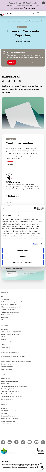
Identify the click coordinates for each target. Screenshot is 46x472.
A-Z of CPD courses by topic (10, 411)
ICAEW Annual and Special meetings (12, 302)
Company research (7, 364)
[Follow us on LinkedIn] (9, 442)
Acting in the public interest (9, 304)
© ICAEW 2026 (5, 461)
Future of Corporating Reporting (33, 21)
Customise (22, 256)
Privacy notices (5, 384)
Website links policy (7, 394)
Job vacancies (5, 320)
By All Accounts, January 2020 (11, 21)
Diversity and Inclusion (8, 309)
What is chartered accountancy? (11, 307)
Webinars (4, 413)
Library (3, 359)
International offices (7, 342)
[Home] (7, 13)
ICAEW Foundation (7, 315)
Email (20, 81)
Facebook (14, 81)
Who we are (4, 297)
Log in (11, 62)
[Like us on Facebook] (16, 442)
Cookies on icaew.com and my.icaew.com (14, 386)
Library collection (6, 369)
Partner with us (5, 347)
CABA (3, 344)
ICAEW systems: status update (10, 334)
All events (4, 408)
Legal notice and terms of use (10, 391)
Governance (5, 299)
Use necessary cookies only (23, 262)
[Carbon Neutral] (10, 451)
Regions (3, 339)
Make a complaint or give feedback (12, 332)
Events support (5, 424)
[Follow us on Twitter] (3, 442)
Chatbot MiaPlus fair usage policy (11, 396)
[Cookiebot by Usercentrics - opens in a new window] (34, 208)
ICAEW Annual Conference (9, 418)
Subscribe (12, 274)
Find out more (29, 8)
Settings (36, 244)
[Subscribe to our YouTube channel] (29, 442)
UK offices (4, 337)
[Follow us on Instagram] (23, 442)
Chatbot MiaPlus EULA (8, 399)
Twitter (3, 81)
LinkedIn (9, 81)
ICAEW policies (5, 378)
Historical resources (7, 366)
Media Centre (5, 317)
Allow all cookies (23, 250)
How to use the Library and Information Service (16, 361)
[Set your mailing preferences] (36, 442)
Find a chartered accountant (10, 312)
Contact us (4, 329)
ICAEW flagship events (8, 421)
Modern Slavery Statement (9, 381)
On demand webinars (8, 416)
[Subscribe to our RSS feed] (43, 442)
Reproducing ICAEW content (10, 389)
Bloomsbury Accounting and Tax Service (13, 356)
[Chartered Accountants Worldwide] (40, 451)
